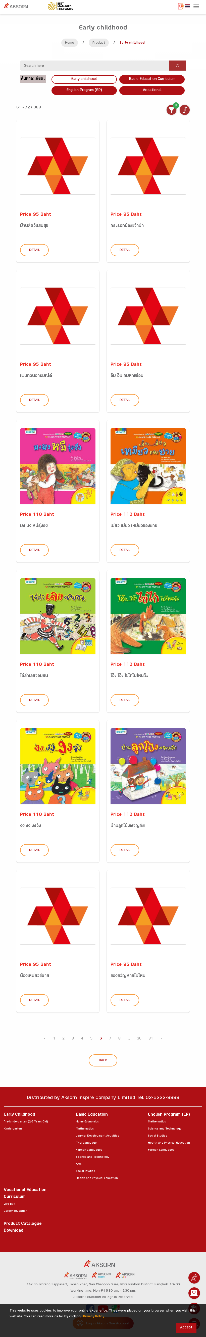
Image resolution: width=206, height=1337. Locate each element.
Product (98, 43)
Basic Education (92, 1115)
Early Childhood (19, 1115)
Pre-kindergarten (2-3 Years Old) (26, 1122)
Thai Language (86, 1143)
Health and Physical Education (97, 1178)
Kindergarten (13, 1129)
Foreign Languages (89, 1150)
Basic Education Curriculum (152, 79)
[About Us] (194, 1278)
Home (69, 43)
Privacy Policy (93, 1316)
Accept (186, 1327)
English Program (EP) (84, 90)
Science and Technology (92, 1157)
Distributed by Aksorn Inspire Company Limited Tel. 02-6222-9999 (103, 1098)
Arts (78, 1164)
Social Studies (85, 1171)
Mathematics (85, 1129)
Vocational (152, 90)
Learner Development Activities (97, 1136)
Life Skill (9, 1204)
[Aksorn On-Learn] (194, 1293)
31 (150, 1039)
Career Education (15, 1211)
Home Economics (87, 1122)
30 (139, 1039)
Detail (34, 250)
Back (103, 1060)
